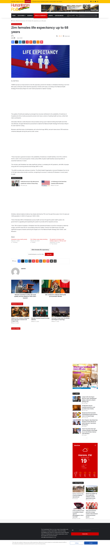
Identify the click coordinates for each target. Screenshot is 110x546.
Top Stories (21, 15)
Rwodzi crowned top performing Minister (40, 318)
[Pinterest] (27, 42)
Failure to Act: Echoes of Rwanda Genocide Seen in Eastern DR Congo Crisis (20, 319)
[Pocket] (41, 42)
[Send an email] (14, 38)
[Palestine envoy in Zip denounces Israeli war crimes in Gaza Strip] (15, 183)
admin (12, 38)
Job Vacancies (59, 15)
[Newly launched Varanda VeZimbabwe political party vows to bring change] (77, 415)
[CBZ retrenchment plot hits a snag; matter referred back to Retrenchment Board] (92, 506)
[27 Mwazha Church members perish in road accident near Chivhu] (77, 408)
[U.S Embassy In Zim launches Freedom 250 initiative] (46, 183)
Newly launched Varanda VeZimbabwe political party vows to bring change (49, 1)
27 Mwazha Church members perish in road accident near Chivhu (88, 407)
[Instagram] (98, 1)
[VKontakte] (34, 42)
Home (13, 20)
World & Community (40, 15)
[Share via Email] (51, 261)
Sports (51, 15)
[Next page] (87, 438)
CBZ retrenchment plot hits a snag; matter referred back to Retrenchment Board (92, 514)
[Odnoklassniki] (38, 42)
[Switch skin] (77, 15)
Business (30, 15)
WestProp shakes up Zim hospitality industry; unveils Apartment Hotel (91, 496)
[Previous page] (84, 438)
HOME (13, 15)
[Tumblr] (23, 42)
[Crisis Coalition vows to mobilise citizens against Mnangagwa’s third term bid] (78, 506)
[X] (93, 1)
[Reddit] (30, 42)
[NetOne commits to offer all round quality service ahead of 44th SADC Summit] (25, 286)
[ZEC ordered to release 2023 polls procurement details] (56, 286)
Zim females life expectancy (40, 249)
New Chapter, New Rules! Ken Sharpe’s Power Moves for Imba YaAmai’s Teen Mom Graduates (90, 422)
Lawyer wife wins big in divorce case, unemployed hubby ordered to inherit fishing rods (89, 399)
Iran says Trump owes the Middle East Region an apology (61, 318)
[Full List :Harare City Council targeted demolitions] (78, 488)
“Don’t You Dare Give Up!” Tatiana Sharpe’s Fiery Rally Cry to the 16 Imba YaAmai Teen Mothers (89, 431)
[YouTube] (95, 1)
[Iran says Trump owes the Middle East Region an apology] (61, 312)
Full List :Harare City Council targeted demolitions (78, 495)
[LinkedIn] (20, 42)
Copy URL (49, 254)
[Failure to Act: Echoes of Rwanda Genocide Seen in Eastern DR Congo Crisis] (20, 312)
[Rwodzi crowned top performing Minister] (40, 312)
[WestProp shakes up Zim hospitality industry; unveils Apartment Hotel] (92, 488)
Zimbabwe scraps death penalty (19, 239)
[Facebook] (91, 1)
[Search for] (96, 15)
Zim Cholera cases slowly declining (38, 239)
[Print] (55, 261)
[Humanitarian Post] (20, 7)
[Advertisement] (40, 101)
